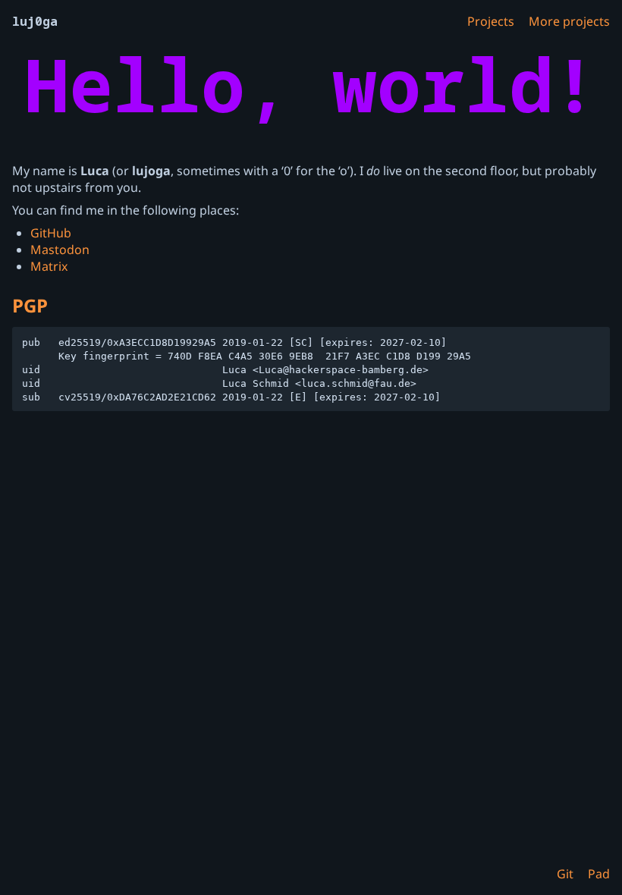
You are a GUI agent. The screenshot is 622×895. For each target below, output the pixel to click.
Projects (490, 21)
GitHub (50, 233)
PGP (30, 305)
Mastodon (60, 249)
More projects (569, 21)
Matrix (49, 266)
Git (565, 873)
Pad (599, 873)
